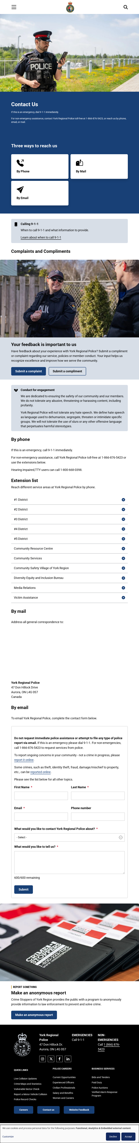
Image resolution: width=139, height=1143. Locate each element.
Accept (128, 1136)
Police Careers (62, 1068)
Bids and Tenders (101, 1077)
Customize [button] (8, 1136)
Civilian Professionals (64, 1087)
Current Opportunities (64, 1077)
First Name (21, 787)
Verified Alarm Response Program (104, 1094)
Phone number (81, 808)
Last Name (78, 787)
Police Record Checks (25, 1099)
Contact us (48, 1109)
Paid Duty (97, 1082)
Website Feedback (79, 1109)
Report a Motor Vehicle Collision (30, 1094)
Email (18, 808)
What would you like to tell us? (34, 846)
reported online (40, 772)
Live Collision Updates (25, 1078)
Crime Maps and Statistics (27, 1083)
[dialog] (69, 1134)
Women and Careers (63, 1098)
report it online (24, 760)
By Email (22, 198)
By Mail (81, 171)
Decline (113, 1136)
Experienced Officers (63, 1082)
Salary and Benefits (63, 1093)
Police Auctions (100, 1087)
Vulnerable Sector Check (26, 1089)
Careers (23, 1109)
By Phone (23, 171)
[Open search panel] (126, 7)
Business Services (103, 1068)
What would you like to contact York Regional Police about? (54, 829)
